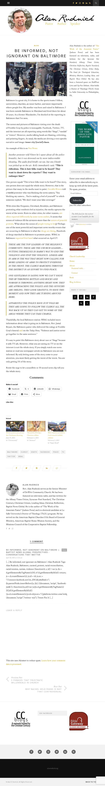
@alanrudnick (82, 224)
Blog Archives (75, 282)
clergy (24, 452)
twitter (11, 456)
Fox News (33, 148)
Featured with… (77, 268)
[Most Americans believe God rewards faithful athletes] (57, 426)
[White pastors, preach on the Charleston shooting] (15, 426)
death (34, 452)
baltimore (12, 452)
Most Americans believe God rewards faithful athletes (56, 435)
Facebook (45, 452)
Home (72, 261)
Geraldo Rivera (55, 189)
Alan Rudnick (31, 485)
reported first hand (24, 238)
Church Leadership (77, 256)
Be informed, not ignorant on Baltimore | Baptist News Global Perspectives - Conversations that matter (32, 552)
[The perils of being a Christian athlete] (36, 426)
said (21, 330)
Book (72, 277)
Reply (64, 550)
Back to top (91, 782)
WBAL (20, 456)
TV (63, 452)
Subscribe (77, 200)
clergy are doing (48, 231)
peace (56, 452)
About (72, 265)
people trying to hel (47, 223)
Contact (74, 273)
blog (36, 45)
